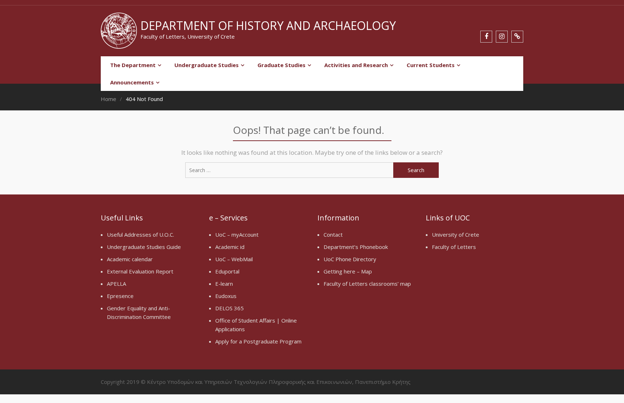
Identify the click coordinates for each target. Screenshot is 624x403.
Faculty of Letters (454, 246)
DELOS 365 (229, 308)
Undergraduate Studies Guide (144, 246)
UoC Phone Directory (350, 259)
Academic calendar (130, 259)
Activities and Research (356, 65)
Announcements (132, 82)
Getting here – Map (348, 271)
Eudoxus (226, 295)
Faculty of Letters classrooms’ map (367, 283)
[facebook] (486, 37)
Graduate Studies (281, 65)
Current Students (431, 65)
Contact (333, 234)
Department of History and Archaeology (268, 25)
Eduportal (227, 271)
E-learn (224, 283)
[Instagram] (502, 37)
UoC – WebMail (234, 259)
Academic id (229, 246)
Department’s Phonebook (356, 246)
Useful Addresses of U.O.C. (140, 234)
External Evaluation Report (140, 271)
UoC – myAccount (237, 234)
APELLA (116, 283)
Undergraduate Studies (206, 65)
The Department (133, 65)
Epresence (120, 295)
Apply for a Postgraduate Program (258, 341)
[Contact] (517, 37)
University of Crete (455, 234)
